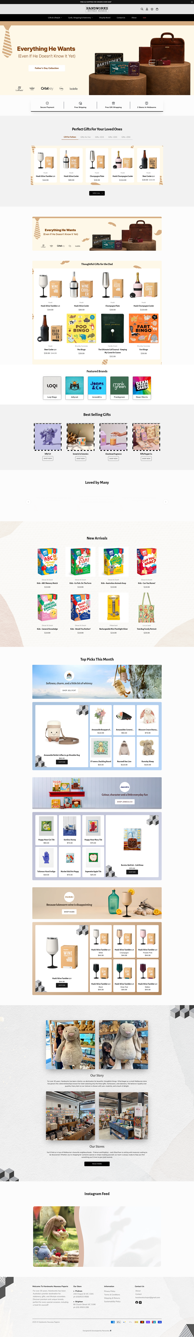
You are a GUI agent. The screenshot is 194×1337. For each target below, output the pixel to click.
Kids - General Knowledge (47, 629)
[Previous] (28, 501)
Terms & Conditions (112, 1294)
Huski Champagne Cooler (123, 176)
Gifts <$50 (126, 137)
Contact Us (121, 18)
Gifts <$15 (99, 137)
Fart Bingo (143, 350)
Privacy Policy (109, 1291)
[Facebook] (137, 1302)
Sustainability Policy (112, 1301)
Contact (138, 1294)
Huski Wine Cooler (71, 176)
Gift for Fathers (70, 137)
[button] (157, 9)
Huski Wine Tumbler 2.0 (45, 176)
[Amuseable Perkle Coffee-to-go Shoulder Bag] (61, 736)
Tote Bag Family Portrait (146, 629)
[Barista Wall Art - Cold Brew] (132, 846)
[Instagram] (140, 1302)
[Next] (165, 501)
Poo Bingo (81, 350)
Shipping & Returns (112, 1298)
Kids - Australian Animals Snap (113, 583)
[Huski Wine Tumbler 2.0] (61, 958)
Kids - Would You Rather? (80, 629)
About (134, 18)
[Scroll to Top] (190, 1326)
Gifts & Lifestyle (54, 18)
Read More (97, 1164)
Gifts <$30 (112, 137)
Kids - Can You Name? (146, 583)
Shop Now (48, 458)
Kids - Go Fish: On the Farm (80, 583)
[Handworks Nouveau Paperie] (97, 9)
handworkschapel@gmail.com (147, 1297)
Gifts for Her (86, 137)
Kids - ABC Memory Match (47, 583)
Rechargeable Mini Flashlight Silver (113, 629)
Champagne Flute (97, 176)
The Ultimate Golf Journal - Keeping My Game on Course (112, 351)
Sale (144, 18)
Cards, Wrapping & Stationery (79, 18)
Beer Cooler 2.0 (148, 176)
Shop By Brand (104, 18)
